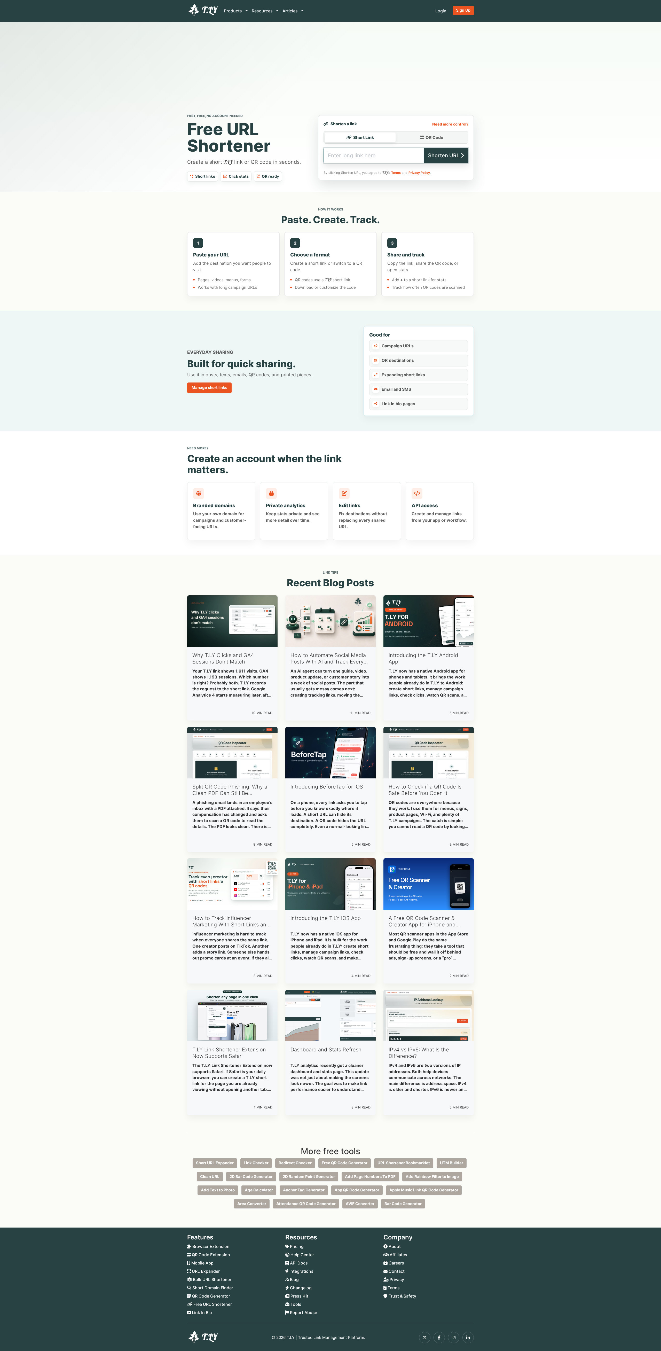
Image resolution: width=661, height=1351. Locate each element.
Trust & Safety (402, 1296)
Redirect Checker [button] (295, 1162)
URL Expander (205, 1271)
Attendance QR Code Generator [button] (306, 1203)
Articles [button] (290, 10)
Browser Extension (210, 1246)
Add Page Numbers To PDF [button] (370, 1176)
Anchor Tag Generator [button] (304, 1190)
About (394, 1246)
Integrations (300, 1271)
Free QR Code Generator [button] (344, 1162)
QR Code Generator (210, 1296)
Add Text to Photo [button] (218, 1190)
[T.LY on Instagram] (453, 1337)
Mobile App (202, 1263)
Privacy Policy (419, 173)
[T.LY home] (202, 11)
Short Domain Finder (212, 1287)
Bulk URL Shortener (211, 1279)
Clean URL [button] (209, 1176)
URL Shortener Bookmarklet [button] (403, 1162)
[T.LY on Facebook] (439, 1337)
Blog (294, 1279)
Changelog (300, 1287)
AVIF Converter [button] (360, 1203)
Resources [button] (263, 10)
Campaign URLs (398, 345)
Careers (396, 1263)
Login (440, 10)
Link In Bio (201, 1312)
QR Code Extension (210, 1254)
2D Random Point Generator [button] (309, 1176)
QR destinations (398, 360)
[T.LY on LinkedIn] (468, 1337)
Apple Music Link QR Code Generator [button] (423, 1190)
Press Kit (298, 1296)
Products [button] (233, 10)
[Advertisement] (330, 69)
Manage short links (209, 387)
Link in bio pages (398, 403)
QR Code (434, 137)
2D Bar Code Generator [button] (251, 1176)
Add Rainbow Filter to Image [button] (432, 1176)
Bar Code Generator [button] (403, 1203)
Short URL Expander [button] (215, 1162)
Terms (396, 173)
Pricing (296, 1246)
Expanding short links (403, 374)
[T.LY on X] (424, 1337)
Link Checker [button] (256, 1162)
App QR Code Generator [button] (357, 1190)
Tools (295, 1304)
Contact (396, 1271)
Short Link (363, 137)
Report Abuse (303, 1312)
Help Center (301, 1254)
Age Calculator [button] (259, 1190)
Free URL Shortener (212, 1304)
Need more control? (450, 124)
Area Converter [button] (251, 1203)
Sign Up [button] (463, 10)
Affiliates (398, 1254)
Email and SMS (396, 389)
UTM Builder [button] (451, 1162)
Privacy (396, 1279)
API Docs (298, 1263)
